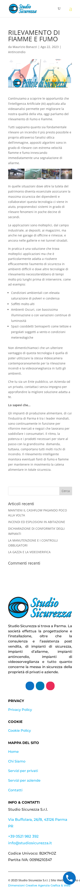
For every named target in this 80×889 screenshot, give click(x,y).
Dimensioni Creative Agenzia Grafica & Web (39, 885)
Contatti (15, 790)
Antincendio (16, 52)
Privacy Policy (20, 710)
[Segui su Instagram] (50, 686)
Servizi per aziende (24, 780)
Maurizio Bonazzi (25, 47)
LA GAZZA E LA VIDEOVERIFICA (29, 552)
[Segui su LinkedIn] (40, 686)
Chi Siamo (16, 761)
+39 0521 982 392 (23, 836)
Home (13, 752)
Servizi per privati (23, 771)
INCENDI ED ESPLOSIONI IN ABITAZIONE (36, 522)
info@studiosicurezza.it (30, 843)
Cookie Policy (19, 730)
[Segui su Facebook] (30, 686)
